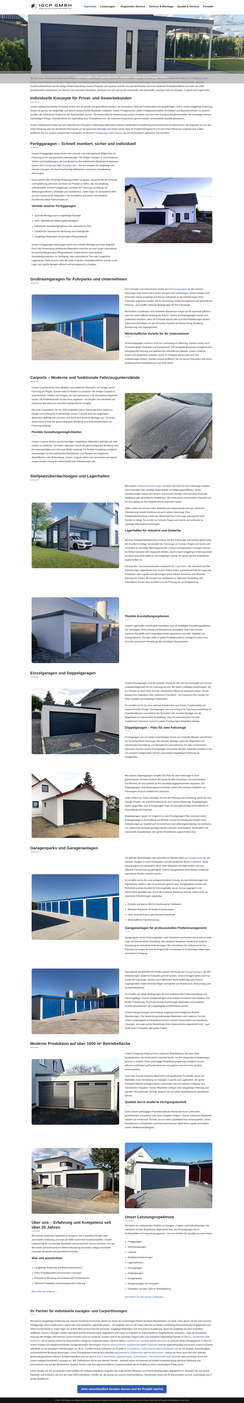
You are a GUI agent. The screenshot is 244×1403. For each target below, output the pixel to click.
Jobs (127, 1400)
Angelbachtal (133, 1345)
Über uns (157, 1400)
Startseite (90, 6)
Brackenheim (160, 1341)
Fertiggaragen (102, 133)
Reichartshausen (157, 1356)
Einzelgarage (49, 165)
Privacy (146, 1400)
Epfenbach (123, 1352)
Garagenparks (196, 858)
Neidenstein (199, 1337)
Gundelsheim (132, 1341)
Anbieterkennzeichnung (117, 1400)
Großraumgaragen (177, 289)
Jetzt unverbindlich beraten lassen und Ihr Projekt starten (122, 1389)
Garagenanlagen (193, 972)
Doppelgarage (69, 165)
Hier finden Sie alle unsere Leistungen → (145, 1297)
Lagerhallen (181, 566)
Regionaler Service (133, 6)
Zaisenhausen (140, 1356)
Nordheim (35, 1341)
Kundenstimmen (173, 1400)
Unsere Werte (184, 1400)
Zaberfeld (176, 1356)
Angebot (164, 1400)
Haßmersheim (148, 1349)
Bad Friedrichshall (106, 1356)
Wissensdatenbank (94, 1400)
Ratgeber (105, 1400)
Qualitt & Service (188, 6)
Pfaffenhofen (136, 1352)
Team (151, 1400)
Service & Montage (161, 6)
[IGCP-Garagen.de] (51, 6)
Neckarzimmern (156, 1352)
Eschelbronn (133, 1349)
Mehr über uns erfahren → (45, 1291)
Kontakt (208, 6)
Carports (118, 133)
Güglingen (152, 1345)
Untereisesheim (118, 1345)
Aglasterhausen (124, 1356)
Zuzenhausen (167, 1349)
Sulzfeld (144, 1341)
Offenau (188, 1337)
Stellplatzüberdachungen (149, 486)
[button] (116, 6)
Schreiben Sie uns (136, 1400)
